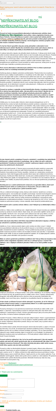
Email (2, 394)
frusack (7, 364)
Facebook (9, 16)
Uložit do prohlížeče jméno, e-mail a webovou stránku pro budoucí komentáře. (26, 402)
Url (1, 397)
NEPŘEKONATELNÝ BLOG (18, 26)
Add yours (4, 376)
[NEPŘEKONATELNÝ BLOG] (19, 20)
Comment (3, 387)
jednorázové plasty (17, 364)
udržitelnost (28, 364)
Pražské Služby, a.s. (13, 410)
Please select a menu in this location (13, 39)
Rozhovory (12, 363)
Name (2, 390)
